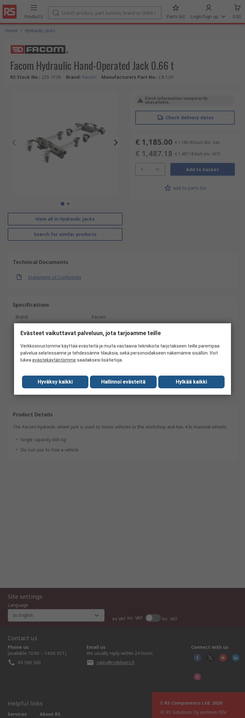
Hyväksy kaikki (55, 382)
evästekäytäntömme (54, 360)
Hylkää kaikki (191, 382)
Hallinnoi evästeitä (123, 382)
